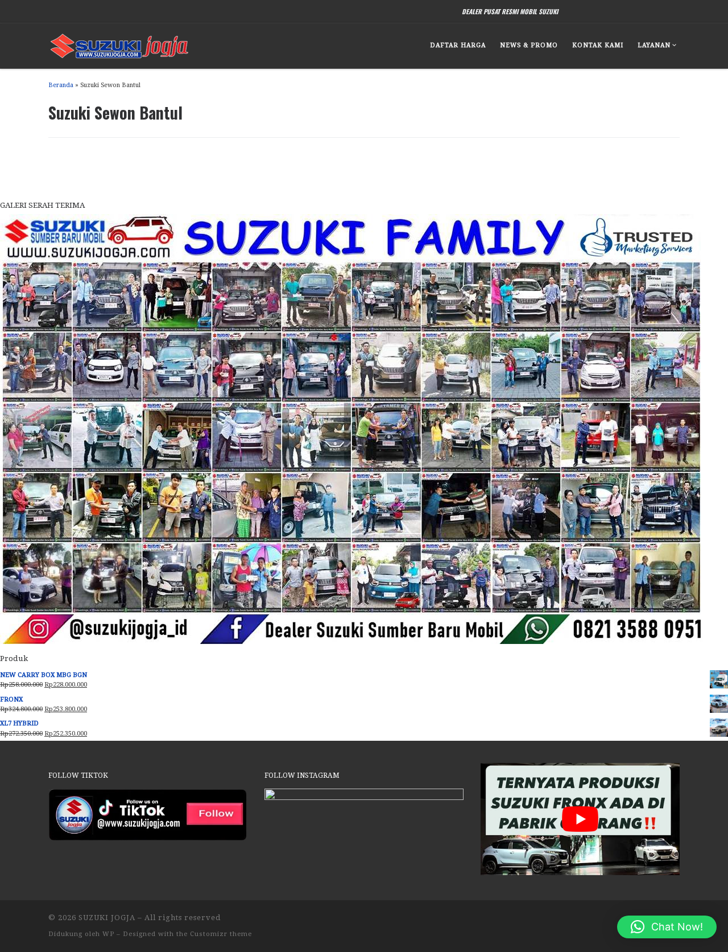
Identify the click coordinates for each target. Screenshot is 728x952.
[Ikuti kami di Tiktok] (591, 11)
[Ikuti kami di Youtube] (648, 11)
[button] (667, 927)
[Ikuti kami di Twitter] (634, 11)
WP (108, 934)
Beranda (60, 85)
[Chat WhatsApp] (577, 11)
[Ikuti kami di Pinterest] (677, 11)
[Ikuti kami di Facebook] (606, 11)
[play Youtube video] (580, 819)
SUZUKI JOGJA (106, 917)
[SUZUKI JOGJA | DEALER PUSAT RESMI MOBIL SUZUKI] (119, 43)
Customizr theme (221, 934)
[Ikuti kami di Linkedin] (662, 11)
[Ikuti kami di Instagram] (620, 11)
